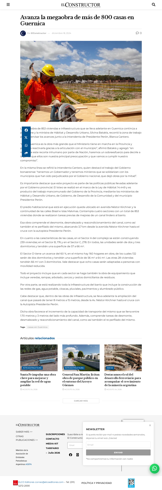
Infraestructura (32, 368)
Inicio (110, 368)
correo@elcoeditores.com (49, 482)
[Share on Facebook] (26, 130)
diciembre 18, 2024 (61, 33)
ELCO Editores (26, 482)
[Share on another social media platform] (26, 153)
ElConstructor (38, 33)
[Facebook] (70, 455)
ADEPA (29, 464)
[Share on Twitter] (26, 138)
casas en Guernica (37, 327)
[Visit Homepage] (80, 5)
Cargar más (81, 401)
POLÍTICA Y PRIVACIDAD (96, 482)
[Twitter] (78, 455)
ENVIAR (118, 452)
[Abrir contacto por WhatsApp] (154, 469)
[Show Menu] (8, 5)
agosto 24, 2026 (29, 389)
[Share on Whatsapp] (26, 145)
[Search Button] (153, 5)
